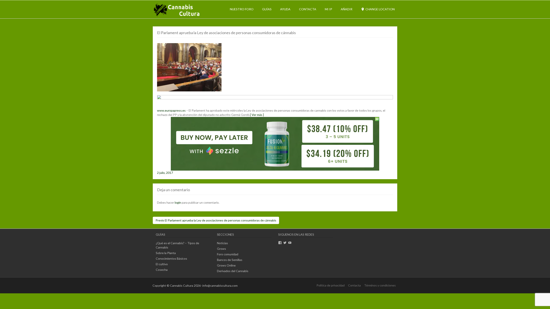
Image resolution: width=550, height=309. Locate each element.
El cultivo (162, 264)
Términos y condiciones (380, 285)
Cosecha (162, 269)
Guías (267, 9)
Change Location (380, 9)
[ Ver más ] (257, 115)
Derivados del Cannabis (232, 271)
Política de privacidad (330, 285)
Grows (221, 248)
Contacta (307, 9)
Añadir (346, 9)
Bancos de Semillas (229, 260)
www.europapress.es (171, 110)
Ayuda (285, 9)
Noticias (222, 243)
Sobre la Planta (166, 253)
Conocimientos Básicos (171, 258)
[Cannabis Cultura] (177, 16)
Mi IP (328, 9)
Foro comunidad (227, 254)
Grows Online (226, 265)
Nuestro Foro (242, 9)
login (178, 202)
